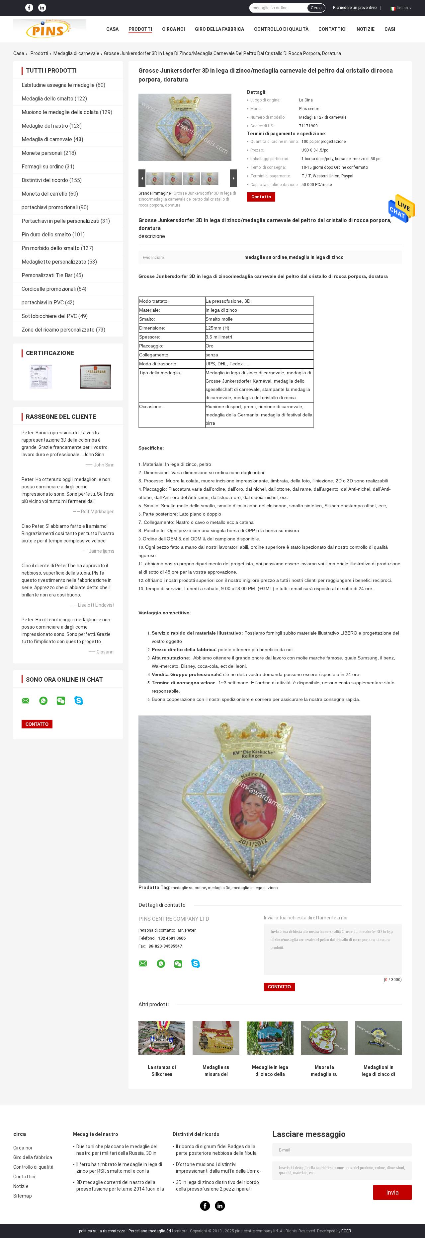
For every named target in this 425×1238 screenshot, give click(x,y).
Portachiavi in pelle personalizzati (60, 221)
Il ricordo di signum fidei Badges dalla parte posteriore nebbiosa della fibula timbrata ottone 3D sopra (216, 1151)
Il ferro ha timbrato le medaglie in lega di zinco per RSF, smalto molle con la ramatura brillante (119, 1169)
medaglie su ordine (188, 888)
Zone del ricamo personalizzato (58, 330)
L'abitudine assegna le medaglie (58, 85)
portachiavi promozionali (50, 207)
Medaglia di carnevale (76, 53)
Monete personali (42, 153)
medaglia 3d (219, 888)
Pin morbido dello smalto (51, 248)
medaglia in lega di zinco (255, 888)
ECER (346, 1231)
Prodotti (140, 29)
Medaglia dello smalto (47, 98)
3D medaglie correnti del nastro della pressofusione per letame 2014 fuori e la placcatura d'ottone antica (120, 1187)
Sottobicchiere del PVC (49, 316)
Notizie (366, 29)
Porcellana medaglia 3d (149, 1231)
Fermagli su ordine (43, 166)
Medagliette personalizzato (54, 262)
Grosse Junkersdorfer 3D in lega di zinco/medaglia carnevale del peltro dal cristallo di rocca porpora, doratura (187, 199)
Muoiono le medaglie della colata (60, 112)
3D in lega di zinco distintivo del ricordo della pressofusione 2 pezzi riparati (217, 1186)
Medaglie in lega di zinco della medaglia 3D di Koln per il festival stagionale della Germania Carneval (270, 1071)
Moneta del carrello (44, 194)
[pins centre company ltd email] (30, 701)
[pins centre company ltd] (49, 29)
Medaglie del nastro (45, 126)
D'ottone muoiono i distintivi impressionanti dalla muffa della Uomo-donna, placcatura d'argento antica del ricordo (218, 1169)
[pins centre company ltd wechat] (65, 701)
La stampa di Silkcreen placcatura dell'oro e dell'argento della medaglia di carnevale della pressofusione (162, 1071)
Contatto (261, 196)
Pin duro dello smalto (46, 234)
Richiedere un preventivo (355, 7)
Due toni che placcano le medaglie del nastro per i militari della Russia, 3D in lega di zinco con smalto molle (116, 1151)
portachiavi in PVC (43, 302)
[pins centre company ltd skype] (82, 700)
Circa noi (173, 29)
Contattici (332, 29)
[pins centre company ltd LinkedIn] (42, 8)
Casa (112, 29)
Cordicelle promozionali (49, 289)
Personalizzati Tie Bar (47, 275)
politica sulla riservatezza (102, 1231)
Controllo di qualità (281, 29)
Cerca (316, 8)
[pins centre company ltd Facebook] (29, 8)
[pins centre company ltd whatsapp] (47, 701)
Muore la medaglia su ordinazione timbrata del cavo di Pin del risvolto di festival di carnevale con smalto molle (324, 1071)
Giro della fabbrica (219, 29)
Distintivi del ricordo (45, 180)
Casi (389, 29)
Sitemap (22, 1196)
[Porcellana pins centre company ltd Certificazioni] (40, 376)
